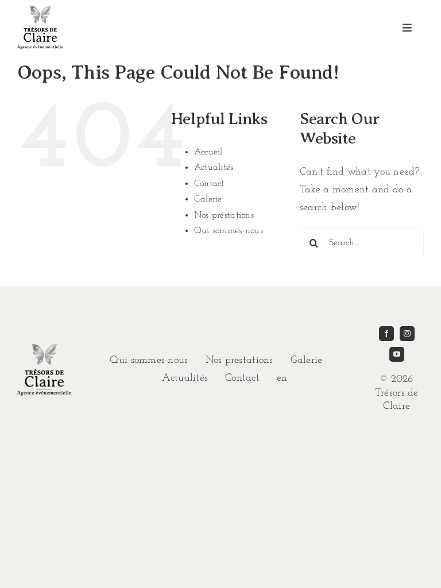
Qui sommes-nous (228, 230)
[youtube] (396, 354)
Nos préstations (224, 215)
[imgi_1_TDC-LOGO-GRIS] (40, 11)
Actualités (214, 167)
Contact (209, 183)
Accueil (208, 152)
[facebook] (386, 333)
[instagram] (407, 333)
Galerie (208, 199)
